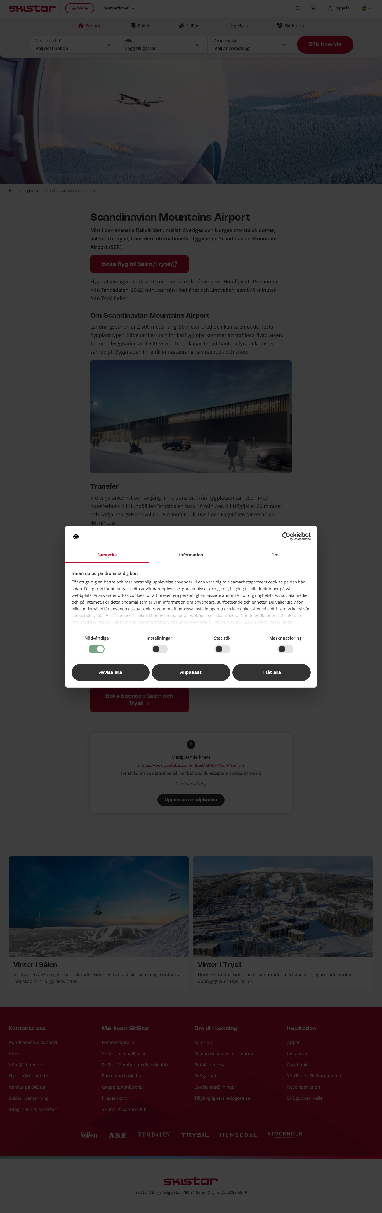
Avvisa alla (110, 672)
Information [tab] (191, 555)
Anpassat (191, 672)
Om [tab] (275, 555)
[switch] (160, 649)
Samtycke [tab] (107, 555)
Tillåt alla (271, 672)
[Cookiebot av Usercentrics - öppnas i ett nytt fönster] (286, 536)
